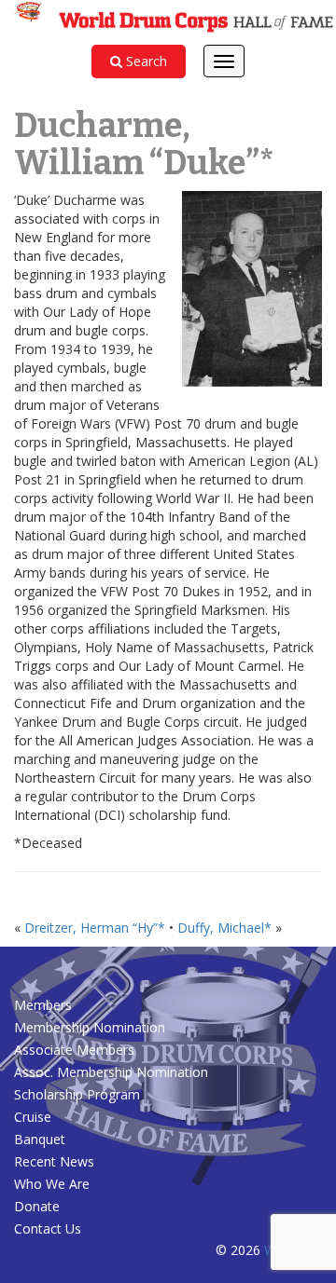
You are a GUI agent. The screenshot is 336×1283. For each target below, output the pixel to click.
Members (43, 1005)
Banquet (39, 1139)
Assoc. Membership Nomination (111, 1072)
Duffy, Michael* (224, 927)
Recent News (54, 1161)
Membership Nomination (89, 1027)
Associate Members (74, 1049)
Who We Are (52, 1184)
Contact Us (47, 1228)
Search (144, 61)
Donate (37, 1206)
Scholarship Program (77, 1094)
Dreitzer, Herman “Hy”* (94, 927)
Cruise (32, 1117)
